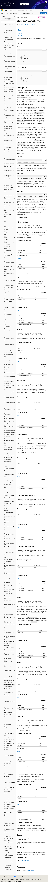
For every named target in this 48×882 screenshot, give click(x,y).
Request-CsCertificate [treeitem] (8, 26)
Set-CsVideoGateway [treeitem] (8, 612)
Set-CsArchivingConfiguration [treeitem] (9, 86)
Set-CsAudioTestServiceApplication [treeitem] (9, 95)
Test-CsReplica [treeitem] (7, 800)
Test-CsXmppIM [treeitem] (7, 840)
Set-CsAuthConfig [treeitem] (7, 98)
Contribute (22, 879)
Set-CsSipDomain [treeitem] (7, 503)
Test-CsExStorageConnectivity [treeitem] (9, 733)
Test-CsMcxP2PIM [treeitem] (7, 771)
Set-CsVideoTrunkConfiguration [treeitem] (9, 629)
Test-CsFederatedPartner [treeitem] (9, 743)
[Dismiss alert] (46, 2)
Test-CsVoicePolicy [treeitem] (7, 817)
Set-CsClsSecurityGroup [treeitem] (8, 187)
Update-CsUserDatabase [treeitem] (9, 869)
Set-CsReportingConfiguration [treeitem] (9, 477)
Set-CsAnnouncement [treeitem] (8, 81)
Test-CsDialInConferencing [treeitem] (8, 727)
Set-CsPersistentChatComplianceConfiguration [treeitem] (9, 422)
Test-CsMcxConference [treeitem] (8, 768)
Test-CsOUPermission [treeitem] (8, 776)
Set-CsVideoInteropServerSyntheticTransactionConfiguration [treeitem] (9, 623)
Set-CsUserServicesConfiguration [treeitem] (9, 604)
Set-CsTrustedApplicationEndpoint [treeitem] (9, 565)
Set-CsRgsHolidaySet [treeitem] (8, 484)
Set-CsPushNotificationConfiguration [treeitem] (9, 465)
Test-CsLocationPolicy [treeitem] (8, 763)
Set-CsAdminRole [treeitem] (7, 75)
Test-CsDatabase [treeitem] (7, 722)
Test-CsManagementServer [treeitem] (8, 766)
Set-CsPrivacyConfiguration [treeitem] (8, 452)
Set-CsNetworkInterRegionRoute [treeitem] (9, 376)
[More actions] (46, 17)
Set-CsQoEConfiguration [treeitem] (9, 468)
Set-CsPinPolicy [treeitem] (7, 436)
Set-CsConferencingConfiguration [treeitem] (9, 199)
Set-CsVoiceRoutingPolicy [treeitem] (9, 647)
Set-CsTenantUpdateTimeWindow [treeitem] (9, 543)
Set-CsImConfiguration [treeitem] (8, 303)
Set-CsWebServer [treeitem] (7, 658)
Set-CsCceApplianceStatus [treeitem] (9, 147)
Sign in (45, 10)
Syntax (19, 29)
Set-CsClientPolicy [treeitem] (7, 156)
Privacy (27, 879)
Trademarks (9, 881)
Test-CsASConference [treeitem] (8, 698)
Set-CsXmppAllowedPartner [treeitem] (8, 666)
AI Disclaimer (3, 879)
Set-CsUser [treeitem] (6, 580)
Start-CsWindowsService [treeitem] (9, 680)
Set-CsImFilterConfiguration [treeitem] (9, 306)
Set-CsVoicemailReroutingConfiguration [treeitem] (9, 636)
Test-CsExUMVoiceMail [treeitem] (8, 741)
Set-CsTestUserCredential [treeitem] (9, 548)
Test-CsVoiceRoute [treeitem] (7, 820)
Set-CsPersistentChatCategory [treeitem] (9, 417)
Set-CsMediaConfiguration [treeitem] (9, 352)
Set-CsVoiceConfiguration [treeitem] (9, 632)
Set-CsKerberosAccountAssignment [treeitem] (9, 318)
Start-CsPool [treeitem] (6, 678)
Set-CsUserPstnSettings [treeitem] (8, 593)
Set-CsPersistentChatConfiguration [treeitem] (9, 427)
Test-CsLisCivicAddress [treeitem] (8, 759)
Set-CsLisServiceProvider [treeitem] (9, 330)
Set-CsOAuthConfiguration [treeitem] (9, 391)
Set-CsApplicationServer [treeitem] (9, 83)
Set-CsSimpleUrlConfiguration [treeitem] (9, 500)
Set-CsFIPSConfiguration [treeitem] (9, 273)
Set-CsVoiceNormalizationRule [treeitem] (9, 640)
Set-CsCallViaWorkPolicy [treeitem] (9, 135)
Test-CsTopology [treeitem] (7, 804)
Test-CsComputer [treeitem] (7, 720)
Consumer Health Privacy (35, 879)
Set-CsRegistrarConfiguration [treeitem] (9, 473)
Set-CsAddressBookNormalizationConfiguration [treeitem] (9, 67)
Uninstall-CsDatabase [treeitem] (8, 842)
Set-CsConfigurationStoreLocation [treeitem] (9, 206)
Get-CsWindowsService (24, 860)
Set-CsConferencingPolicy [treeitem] (9, 202)
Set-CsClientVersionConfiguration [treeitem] (9, 160)
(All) (18, 310)
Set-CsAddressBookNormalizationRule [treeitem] (9, 72)
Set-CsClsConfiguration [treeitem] (8, 178)
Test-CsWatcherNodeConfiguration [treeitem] (9, 829)
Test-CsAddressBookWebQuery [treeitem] (9, 695)
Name (18, 258)
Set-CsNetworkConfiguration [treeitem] (9, 372)
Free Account (43, 13)
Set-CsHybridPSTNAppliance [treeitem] (9, 299)
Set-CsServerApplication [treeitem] (9, 497)
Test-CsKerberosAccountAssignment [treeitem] (9, 755)
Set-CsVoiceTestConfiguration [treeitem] (9, 650)
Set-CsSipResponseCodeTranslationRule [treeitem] (9, 507)
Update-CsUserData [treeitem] (8, 867)
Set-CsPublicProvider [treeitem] (8, 461)
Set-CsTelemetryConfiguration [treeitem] (9, 534)
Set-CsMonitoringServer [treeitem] (9, 364)
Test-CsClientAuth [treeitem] (7, 714)
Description (20, 30)
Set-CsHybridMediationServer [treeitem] (9, 295)
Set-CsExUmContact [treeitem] (8, 266)
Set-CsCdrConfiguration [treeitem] (8, 149)
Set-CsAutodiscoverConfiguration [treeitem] (9, 102)
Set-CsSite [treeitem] (6, 510)
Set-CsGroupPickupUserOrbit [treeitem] (9, 276)
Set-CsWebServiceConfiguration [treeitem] (9, 662)
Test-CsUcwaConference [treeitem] (9, 808)
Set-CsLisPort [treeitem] (6, 328)
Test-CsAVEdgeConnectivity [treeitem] (8, 708)
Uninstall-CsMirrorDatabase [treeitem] (7, 845)
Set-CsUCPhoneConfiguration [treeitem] (9, 573)
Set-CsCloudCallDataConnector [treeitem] (9, 170)
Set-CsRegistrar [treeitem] (7, 470)
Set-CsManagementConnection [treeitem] (9, 344)
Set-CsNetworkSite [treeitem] (7, 387)
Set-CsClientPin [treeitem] (7, 154)
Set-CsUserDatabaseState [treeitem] (9, 589)
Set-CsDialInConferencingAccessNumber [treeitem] (9, 233)
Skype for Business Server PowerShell (28, 24)
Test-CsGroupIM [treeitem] (7, 747)
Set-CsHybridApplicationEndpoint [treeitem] (9, 291)
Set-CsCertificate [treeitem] (7, 151)
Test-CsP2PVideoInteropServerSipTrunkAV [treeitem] (9, 782)
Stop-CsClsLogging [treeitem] (8, 682)
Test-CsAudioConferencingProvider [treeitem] (9, 701)
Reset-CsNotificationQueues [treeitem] (8, 33)
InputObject (20, 476)
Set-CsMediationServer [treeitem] (8, 354)
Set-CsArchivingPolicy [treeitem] (8, 89)
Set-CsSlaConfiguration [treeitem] (8, 512)
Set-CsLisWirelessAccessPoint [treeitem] (9, 338)
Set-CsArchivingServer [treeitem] (8, 91)
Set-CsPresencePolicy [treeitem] (8, 447)
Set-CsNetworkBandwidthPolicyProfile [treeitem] (9, 368)
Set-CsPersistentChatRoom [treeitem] (9, 432)
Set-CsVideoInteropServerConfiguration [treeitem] (9, 618)
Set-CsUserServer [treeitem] (7, 600)
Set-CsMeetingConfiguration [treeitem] (9, 357)
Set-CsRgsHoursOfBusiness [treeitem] (8, 487)
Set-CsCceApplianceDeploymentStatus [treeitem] (9, 144)
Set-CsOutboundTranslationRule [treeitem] (9, 403)
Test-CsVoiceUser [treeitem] (7, 825)
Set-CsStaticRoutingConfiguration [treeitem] (9, 516)
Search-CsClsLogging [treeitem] (8, 53)
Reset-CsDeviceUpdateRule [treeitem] (8, 29)
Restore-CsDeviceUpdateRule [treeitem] (8, 42)
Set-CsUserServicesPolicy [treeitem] (9, 607)
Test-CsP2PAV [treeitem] (6, 778)
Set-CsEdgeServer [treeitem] (7, 250)
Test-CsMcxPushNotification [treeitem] (8, 774)
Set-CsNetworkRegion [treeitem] (8, 383)
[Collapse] (15, 16)
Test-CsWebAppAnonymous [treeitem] (8, 835)
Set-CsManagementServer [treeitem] (9, 347)
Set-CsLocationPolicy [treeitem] (8, 340)
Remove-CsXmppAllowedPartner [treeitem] (8, 24)
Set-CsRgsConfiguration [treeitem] (9, 482)
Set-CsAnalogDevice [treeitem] (8, 79)
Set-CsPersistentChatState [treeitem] (9, 434)
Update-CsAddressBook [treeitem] (8, 857)
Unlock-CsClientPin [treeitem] (8, 848)
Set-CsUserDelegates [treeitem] (8, 591)
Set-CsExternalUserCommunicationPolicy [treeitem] (9, 263)
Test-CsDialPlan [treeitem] (7, 729)
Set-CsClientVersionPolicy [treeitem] (9, 163)
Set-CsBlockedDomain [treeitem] (8, 119)
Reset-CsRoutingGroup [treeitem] (8, 39)
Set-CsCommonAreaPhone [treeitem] (9, 189)
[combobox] (8, 19)
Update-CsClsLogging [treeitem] (8, 861)
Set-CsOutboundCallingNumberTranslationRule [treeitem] (9, 398)
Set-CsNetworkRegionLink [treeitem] (9, 385)
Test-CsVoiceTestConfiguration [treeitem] (9, 823)
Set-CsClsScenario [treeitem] (7, 183)
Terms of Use (3, 881)
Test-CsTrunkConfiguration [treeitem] (9, 806)
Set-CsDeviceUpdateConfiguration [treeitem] (9, 218)
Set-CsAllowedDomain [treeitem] (8, 77)
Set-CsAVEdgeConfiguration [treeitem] (8, 106)
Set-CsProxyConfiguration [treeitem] (9, 455)
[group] (32, 178)
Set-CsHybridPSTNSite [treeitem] (8, 301)
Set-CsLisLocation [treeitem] (7, 326)
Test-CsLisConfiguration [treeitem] (8, 761)
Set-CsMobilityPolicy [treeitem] (8, 362)
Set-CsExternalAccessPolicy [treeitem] (8, 258)
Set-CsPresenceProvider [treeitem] (9, 449)
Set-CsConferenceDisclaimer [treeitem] (9, 192)
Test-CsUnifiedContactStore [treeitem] (8, 811)
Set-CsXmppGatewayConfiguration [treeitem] (9, 670)
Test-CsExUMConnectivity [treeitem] (9, 739)
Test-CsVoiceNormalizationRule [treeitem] (9, 815)
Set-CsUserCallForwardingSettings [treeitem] (9, 586)
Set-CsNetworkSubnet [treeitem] (8, 389)
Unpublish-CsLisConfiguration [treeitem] (8, 851)
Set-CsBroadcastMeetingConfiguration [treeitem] (9, 123)
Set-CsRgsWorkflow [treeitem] (8, 492)
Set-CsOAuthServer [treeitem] (8, 394)
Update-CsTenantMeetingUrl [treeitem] (8, 864)
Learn (18, 17)
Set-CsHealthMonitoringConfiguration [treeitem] (9, 280)
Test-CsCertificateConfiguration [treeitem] (9, 711)
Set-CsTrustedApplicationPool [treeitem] (9, 569)
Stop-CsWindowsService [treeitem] (9, 684)
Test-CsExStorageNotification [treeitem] (9, 736)
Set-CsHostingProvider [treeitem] (8, 287)
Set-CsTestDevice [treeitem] (7, 546)
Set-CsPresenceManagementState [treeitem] (9, 444)
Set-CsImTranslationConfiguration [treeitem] (9, 311)
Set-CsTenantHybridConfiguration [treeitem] (9, 538)
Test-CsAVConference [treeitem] (8, 705)
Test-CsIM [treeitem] (6, 749)
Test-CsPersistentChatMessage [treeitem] (9, 786)
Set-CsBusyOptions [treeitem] (8, 126)
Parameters (20, 33)
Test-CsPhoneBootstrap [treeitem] (8, 789)
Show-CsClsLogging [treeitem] (8, 673)
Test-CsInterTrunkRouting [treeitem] (9, 751)
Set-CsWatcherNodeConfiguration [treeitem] (9, 655)
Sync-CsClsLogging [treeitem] (8, 686)
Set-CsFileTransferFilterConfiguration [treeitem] (9, 270)
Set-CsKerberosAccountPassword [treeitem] (9, 323)
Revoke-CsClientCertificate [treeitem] (9, 45)
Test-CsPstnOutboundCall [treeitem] (9, 793)
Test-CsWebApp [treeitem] (7, 832)
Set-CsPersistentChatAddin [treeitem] (8, 414)
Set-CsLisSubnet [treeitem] (7, 333)
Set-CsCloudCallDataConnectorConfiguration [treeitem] (9, 175)
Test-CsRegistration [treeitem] (8, 798)
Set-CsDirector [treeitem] (7, 248)
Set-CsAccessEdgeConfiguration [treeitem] (9, 57)
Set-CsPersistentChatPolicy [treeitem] (9, 430)
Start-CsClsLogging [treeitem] (8, 676)
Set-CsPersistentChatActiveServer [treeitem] (9, 410)
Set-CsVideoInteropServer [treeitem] (9, 614)
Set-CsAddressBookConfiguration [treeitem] (9, 62)
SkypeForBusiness (24, 17)
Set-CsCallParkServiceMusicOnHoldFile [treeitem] (9, 132)
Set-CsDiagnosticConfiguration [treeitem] (9, 223)
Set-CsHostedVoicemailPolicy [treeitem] (9, 284)
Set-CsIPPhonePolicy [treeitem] (8, 314)
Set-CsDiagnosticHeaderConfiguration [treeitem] (9, 228)
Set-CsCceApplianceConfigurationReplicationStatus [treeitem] (9, 139)
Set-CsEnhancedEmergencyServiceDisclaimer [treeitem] (9, 254)
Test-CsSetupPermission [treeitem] (9, 802)
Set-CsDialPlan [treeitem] (7, 246)
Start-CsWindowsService (24, 862)
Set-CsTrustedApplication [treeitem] (9, 561)
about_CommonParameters (35, 832)
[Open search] (42, 10)
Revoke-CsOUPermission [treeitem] (9, 47)
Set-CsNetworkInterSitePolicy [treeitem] (9, 380)
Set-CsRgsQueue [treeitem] (7, 489)
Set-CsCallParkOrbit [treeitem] (8, 128)
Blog (17, 879)
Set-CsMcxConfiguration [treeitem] (9, 350)
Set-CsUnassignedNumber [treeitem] (9, 578)
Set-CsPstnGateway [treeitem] (8, 457)
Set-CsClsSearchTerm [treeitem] (8, 185)
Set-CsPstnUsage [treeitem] (7, 459)
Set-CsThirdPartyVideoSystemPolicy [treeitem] (9, 556)
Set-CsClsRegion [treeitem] (7, 180)
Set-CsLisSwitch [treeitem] (7, 335)
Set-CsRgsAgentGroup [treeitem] (8, 479)
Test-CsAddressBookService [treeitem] (8, 691)
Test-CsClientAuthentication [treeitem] (8, 717)
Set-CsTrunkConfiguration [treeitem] (9, 559)
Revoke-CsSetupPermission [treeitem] (8, 50)
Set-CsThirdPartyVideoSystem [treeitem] (9, 551)
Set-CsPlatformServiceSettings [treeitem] (9, 439)
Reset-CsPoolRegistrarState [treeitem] (8, 36)
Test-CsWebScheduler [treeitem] (8, 838)
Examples (20, 32)
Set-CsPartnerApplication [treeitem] (9, 406)
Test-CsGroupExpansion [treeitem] (9, 745)
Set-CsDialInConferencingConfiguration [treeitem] (9, 238)
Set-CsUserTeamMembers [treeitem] (9, 609)
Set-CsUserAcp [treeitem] (7, 582)
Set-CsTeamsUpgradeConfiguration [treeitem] (9, 526)
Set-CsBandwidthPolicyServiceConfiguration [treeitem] (9, 116)
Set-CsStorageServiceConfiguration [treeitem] (9, 521)
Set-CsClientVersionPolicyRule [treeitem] (9, 166)
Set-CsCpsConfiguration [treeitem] (9, 214)
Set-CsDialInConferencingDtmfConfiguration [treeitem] (9, 243)
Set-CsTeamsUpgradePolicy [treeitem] (8, 530)
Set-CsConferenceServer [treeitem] (9, 195)
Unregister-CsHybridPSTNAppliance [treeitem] (9, 855)
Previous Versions (11, 879)
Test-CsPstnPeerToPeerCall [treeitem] (9, 795)
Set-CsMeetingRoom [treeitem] (8, 360)
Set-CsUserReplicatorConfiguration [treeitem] (9, 597)
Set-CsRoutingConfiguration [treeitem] (9, 495)
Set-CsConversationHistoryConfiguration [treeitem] (9, 211)
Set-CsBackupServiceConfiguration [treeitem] (9, 111)
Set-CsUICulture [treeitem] (7, 575)
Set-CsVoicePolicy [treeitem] (7, 643)
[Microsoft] (2, 10)
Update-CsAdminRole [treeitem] (8, 859)
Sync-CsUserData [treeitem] (7, 688)
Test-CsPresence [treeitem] (7, 791)
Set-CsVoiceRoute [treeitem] (7, 645)
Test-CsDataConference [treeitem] (8, 724)
